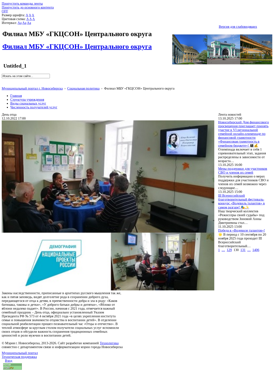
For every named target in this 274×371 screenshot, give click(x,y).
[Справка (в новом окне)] (3, 84)
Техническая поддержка (19, 357)
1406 (255, 250)
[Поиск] (3, 80)
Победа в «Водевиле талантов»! (241, 230)
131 (243, 250)
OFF (5, 11)
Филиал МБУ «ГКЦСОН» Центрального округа (77, 44)
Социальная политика (83, 88)
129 (229, 250)
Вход (8, 360)
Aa (20, 23)
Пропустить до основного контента (28, 7)
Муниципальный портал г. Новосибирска (32, 88)
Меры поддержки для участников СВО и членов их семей (242, 170)
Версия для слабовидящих (238, 26)
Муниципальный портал (20, 353)
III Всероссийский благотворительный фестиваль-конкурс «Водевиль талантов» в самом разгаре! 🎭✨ (241, 201)
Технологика (109, 343)
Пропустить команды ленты (22, 3)
